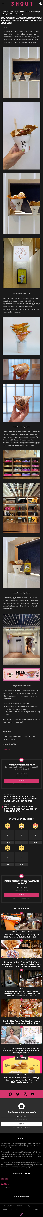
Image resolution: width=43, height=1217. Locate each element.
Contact (17, 1209)
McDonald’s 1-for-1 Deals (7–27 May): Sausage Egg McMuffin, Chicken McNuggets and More (21, 1080)
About (5, 1209)
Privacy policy (35, 1209)
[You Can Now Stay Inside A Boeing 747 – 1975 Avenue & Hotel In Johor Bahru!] (21, 921)
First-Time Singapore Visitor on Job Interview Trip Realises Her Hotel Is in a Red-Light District (21, 1050)
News (23, 931)
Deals (18, 1017)
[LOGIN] (40, 4)
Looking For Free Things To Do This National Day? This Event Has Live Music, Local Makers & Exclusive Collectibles (21, 964)
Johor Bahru (15, 931)
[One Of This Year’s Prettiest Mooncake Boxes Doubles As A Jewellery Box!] (21, 1008)
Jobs (10, 1209)
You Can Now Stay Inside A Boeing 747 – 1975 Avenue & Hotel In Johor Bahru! (21, 936)
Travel (29, 931)
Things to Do (27, 958)
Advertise (25, 1209)
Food (24, 1017)
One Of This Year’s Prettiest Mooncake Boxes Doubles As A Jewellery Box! (21, 1022)
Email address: (21, 773)
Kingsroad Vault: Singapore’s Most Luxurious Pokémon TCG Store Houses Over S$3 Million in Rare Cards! (21, 994)
